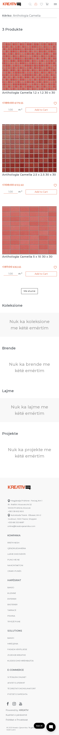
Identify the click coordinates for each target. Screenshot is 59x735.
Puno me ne (13, 560)
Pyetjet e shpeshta (17, 694)
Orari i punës (14, 571)
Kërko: (7, 15)
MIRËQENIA (12, 644)
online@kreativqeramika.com (21, 526)
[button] (41, 4)
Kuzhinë (11, 593)
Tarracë (11, 610)
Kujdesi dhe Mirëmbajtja (20, 661)
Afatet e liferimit (16, 683)
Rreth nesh (13, 542)
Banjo (10, 587)
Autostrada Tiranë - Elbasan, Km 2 (25, 515)
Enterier (11, 599)
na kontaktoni (15, 565)
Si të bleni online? (16, 677)
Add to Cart (41, 110)
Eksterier (12, 604)
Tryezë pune (13, 621)
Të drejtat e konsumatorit (21, 688)
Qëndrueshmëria (16, 548)
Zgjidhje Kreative (16, 655)
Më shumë (29, 291)
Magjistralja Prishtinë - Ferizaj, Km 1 (26, 501)
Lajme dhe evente (16, 554)
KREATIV (23, 710)
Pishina (11, 616)
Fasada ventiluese (17, 649)
